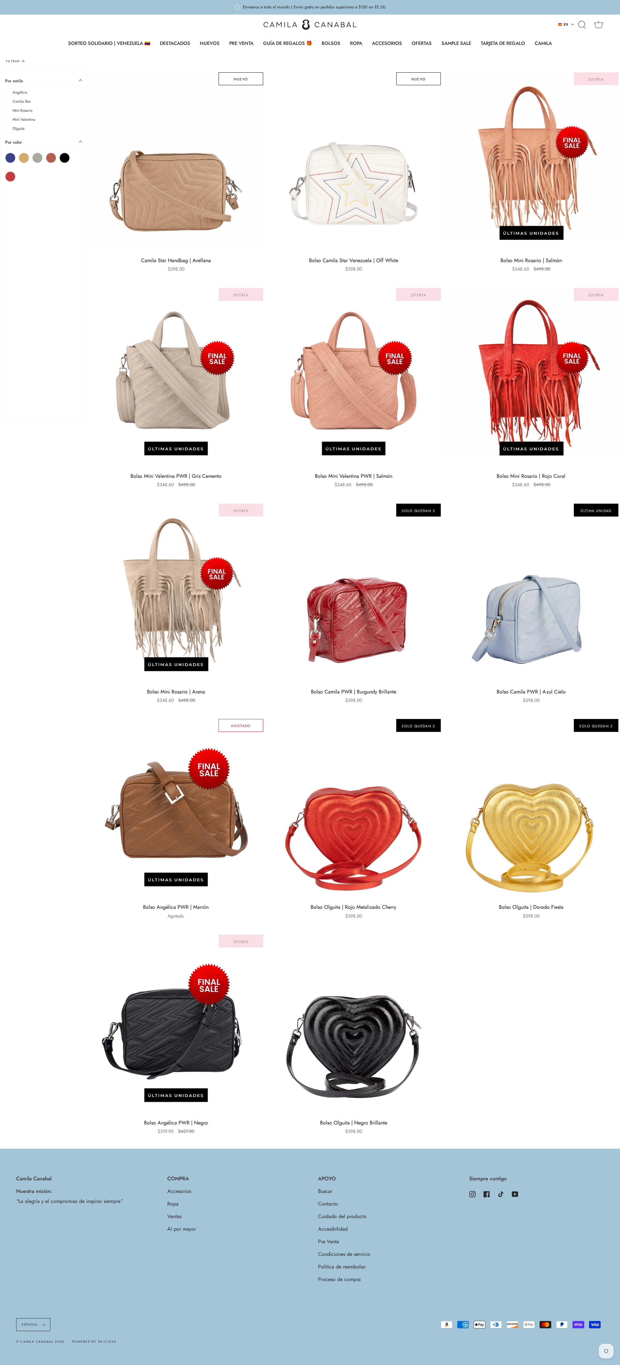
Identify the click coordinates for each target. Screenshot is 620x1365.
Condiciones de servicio (344, 1254)
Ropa (173, 1203)
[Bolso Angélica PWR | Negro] (176, 1022)
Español (31, 1324)
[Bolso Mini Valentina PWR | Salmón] (353, 375)
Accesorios (179, 1191)
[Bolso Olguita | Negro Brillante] (353, 1022)
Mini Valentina (24, 119)
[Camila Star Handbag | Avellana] (176, 159)
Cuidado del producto (342, 1216)
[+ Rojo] (10, 177)
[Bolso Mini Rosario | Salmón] (531, 159)
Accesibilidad (333, 1229)
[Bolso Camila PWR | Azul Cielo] (531, 591)
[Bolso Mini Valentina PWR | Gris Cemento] (176, 375)
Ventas (174, 1216)
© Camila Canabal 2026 (40, 1341)
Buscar (325, 1191)
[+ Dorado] (24, 158)
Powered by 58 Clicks (94, 1341)
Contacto (328, 1203)
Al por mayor (181, 1229)
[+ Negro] (64, 158)
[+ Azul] (10, 158)
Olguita (19, 128)
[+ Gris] (37, 158)
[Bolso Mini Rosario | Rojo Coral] (531, 375)
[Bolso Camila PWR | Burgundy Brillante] (353, 591)
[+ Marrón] (51, 158)
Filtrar (13, 61)
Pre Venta (328, 1241)
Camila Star (22, 101)
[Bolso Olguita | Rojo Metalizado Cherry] (353, 806)
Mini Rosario (22, 110)
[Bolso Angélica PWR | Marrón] (176, 806)
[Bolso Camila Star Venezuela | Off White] (353, 159)
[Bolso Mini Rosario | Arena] (176, 591)
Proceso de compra (339, 1279)
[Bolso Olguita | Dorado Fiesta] (531, 806)
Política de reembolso (342, 1266)
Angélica (20, 92)
